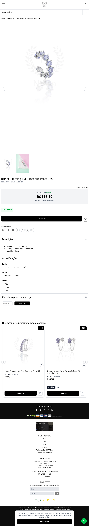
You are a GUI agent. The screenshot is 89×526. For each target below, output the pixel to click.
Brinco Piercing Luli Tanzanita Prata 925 (27, 19)
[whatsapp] (52, 409)
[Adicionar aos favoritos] (40, 393)
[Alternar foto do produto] (41, 365)
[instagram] (40, 409)
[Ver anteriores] (3, 362)
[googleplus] (48, 409)
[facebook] (36, 409)
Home (3, 19)
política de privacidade (32, 515)
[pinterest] (44, 409)
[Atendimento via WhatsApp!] (84, 521)
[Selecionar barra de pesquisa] (85, 12)
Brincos (9, 19)
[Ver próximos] (85, 362)
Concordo (44, 522)
